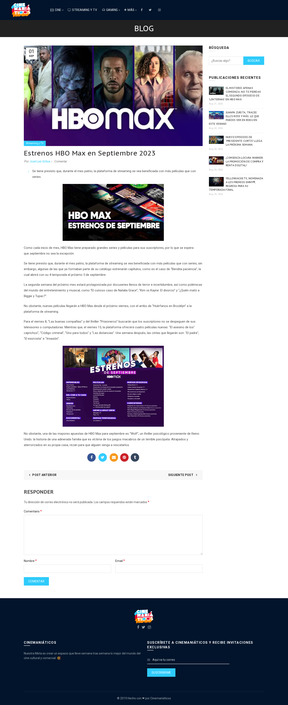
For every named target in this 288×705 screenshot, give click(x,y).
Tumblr (135, 457)
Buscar (254, 60)
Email (114, 457)
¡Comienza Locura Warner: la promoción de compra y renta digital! (245, 161)
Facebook (91, 457)
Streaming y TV (84, 10)
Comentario (33, 511)
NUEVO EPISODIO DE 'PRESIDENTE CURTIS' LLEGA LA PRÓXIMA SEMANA (244, 140)
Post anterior (44, 475)
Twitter (102, 457)
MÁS (131, 10)
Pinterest (124, 457)
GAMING (112, 10)
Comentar (60, 161)
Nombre (30, 561)
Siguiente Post (181, 475)
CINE (58, 10)
